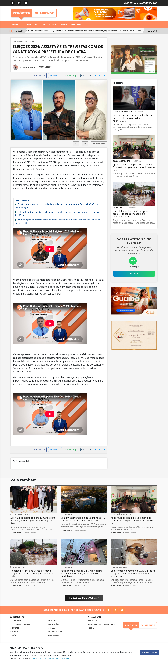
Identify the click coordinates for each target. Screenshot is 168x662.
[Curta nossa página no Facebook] (108, 610)
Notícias (40, 24)
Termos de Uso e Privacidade (102, 624)
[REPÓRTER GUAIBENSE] (115, 13)
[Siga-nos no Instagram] (115, 610)
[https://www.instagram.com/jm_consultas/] (134, 59)
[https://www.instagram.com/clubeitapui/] (134, 335)
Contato (76, 24)
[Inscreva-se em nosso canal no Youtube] (122, 610)
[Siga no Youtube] (26, 3)
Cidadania (16, 620)
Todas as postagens (83, 597)
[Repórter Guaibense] (33, 13)
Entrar (134, 273)
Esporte (15, 628)
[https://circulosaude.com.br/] (134, 301)
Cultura (53, 620)
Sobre (91, 628)
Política (15, 632)
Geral (52, 628)
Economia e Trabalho (21, 624)
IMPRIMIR (100, 143)
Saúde (14, 635)
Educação (54, 624)
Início (14, 24)
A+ (85, 143)
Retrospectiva (55, 632)
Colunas (27, 24)
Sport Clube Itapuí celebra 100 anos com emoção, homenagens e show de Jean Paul (93, 30)
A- (76, 143)
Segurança (54, 635)
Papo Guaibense (58, 24)
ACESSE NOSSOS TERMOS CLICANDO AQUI (52, 659)
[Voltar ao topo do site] (164, 397)
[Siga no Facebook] (12, 3)
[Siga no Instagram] (19, 3)
